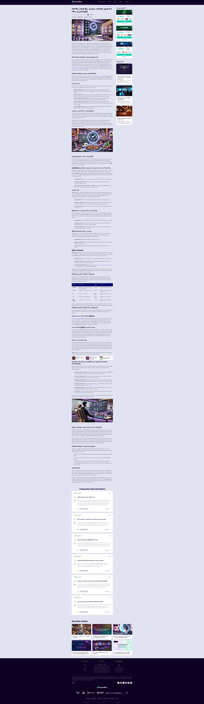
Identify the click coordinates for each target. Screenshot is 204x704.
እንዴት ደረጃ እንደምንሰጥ (119, 670)
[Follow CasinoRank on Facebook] (118, 683)
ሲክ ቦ (85, 668)
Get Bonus (124, 21)
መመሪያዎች (127, 1)
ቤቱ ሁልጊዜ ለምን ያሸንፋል (101, 664)
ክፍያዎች (120, 1)
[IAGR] (78, 693)
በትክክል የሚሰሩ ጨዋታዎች (97, 76)
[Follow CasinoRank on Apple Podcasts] (131, 683)
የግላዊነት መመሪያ (119, 671)
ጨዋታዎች (109, 1)
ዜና (131, 1)
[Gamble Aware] (115, 693)
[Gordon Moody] (100, 693)
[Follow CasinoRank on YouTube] (126, 683)
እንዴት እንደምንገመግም (119, 668)
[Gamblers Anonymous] (83, 693)
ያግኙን (119, 666)
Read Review (124, 23)
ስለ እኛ (119, 664)
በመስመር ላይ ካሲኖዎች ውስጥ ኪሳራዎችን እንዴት (102, 671)
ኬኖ (84, 666)
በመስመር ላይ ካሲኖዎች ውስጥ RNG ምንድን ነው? (102, 670)
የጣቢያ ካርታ (118, 702)
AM (73, 682)
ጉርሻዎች (115, 1)
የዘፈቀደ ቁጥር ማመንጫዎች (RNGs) (78, 318)
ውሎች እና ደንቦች (86, 702)
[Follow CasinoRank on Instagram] (121, 683)
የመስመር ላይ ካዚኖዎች (101, 1)
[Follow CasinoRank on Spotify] (129, 683)
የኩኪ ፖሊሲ (102, 702)
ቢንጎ (85, 664)
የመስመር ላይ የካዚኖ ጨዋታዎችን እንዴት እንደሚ (102, 666)
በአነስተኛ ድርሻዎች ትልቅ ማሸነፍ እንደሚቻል (101, 668)
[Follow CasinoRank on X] (123, 683)
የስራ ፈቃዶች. (90, 385)
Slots (85, 670)
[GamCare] (91, 693)
